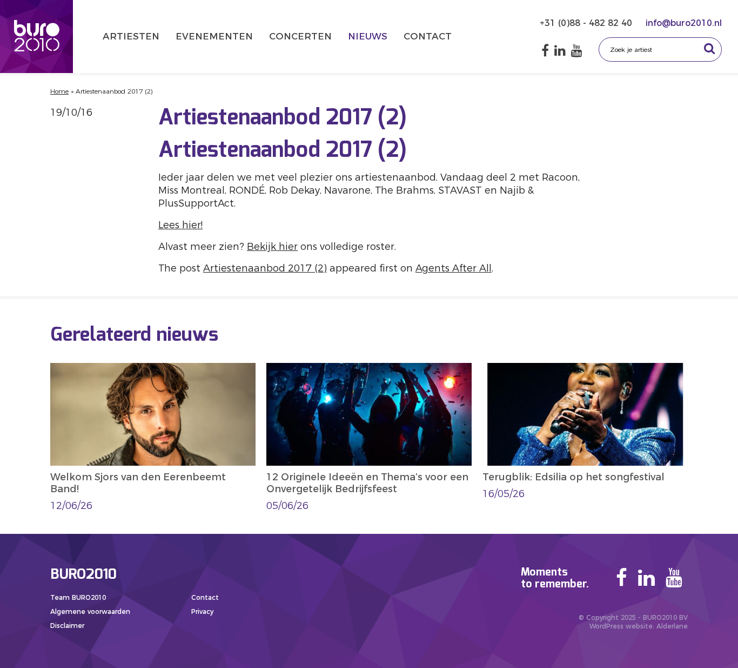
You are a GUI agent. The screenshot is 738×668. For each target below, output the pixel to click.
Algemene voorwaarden (90, 611)
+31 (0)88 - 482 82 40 (587, 23)
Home (59, 91)
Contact (428, 36)
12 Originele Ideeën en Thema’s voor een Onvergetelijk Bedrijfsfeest (367, 483)
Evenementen (214, 36)
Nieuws (367, 36)
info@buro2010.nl (684, 23)
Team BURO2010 (78, 597)
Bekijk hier (272, 247)
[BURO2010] (36, 36)
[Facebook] (545, 50)
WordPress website (621, 626)
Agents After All (453, 268)
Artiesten (131, 36)
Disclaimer (67, 625)
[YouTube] (576, 50)
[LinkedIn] (560, 50)
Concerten (300, 36)
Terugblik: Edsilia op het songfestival (573, 477)
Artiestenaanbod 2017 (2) (265, 268)
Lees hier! (180, 225)
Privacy (202, 611)
